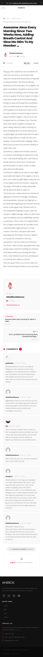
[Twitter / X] (9, 596)
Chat (5, 613)
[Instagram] (14, 596)
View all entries (12, 305)
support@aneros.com (11, 640)
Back (36, 63)
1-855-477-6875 (9, 634)
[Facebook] (4, 596)
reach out (18, 630)
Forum (6, 606)
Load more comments (22, 549)
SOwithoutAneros (16, 18)
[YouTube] (19, 596)
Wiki (5, 610)
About (6, 617)
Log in (12, 562)
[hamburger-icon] (3, 7)
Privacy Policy (5, 654)
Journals (7, 18)
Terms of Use (15, 654)
